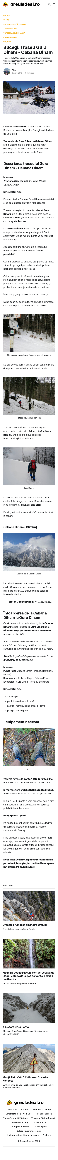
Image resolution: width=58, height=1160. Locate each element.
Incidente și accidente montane (23, 1135)
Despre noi (12, 1109)
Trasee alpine (40, 1126)
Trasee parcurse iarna (14, 33)
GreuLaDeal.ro (27, 1141)
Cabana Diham (10, 37)
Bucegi (6, 15)
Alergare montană (20, 1126)
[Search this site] (49, 4)
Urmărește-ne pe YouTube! (19, 1113)
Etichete (46, 1135)
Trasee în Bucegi (20, 1122)
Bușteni (7, 42)
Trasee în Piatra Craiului (43, 1118)
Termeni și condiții (42, 1109)
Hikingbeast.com (44, 1113)
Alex (14, 70)
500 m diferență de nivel (14, 24)
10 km (6, 20)
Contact (25, 1109)
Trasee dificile (39, 1122)
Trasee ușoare (10, 28)
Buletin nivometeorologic (29, 1131)
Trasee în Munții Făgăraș (15, 1118)
